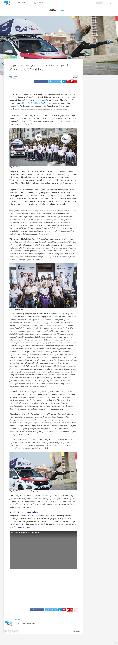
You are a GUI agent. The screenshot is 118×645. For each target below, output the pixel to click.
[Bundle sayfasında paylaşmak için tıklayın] (75, 81)
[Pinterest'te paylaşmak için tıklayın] (68, 81)
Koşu (6, 57)
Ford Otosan (40, 100)
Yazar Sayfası (75, 631)
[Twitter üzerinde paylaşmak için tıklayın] (54, 81)
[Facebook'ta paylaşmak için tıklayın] (41, 81)
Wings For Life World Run (33, 103)
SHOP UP (40, 3)
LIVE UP (13, 57)
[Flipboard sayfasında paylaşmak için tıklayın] (72, 81)
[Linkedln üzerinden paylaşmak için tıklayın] (64, 81)
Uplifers (15, 76)
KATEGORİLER (21, 3)
